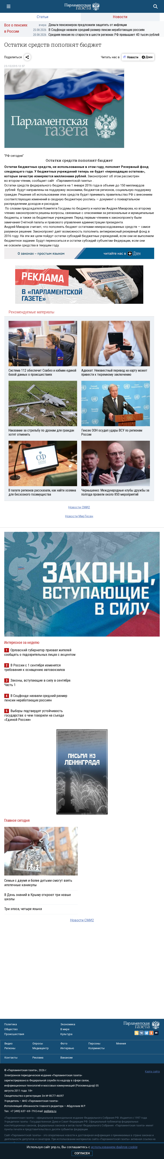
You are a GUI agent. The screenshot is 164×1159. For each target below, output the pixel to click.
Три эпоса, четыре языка (23, 909)
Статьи (42, 16)
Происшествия (14, 1034)
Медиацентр (40, 1048)
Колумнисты (96, 1048)
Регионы (9, 1048)
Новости (120, 16)
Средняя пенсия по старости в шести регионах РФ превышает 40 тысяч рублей (96, 35)
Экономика (67, 1024)
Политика (10, 1024)
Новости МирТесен (79, 516)
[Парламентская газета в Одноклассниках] (151, 1033)
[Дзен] (147, 57)
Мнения (121, 1043)
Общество (11, 1029)
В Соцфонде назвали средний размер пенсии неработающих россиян (89, 30)
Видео (8, 1043)
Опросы (37, 1043)
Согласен (82, 1153)
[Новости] (131, 57)
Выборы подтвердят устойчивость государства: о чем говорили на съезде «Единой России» (34, 715)
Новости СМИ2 (79, 507)
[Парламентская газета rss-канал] (137, 1033)
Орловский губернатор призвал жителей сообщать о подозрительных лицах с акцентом (39, 652)
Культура (66, 1034)
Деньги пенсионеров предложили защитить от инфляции (83, 25)
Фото (63, 1043)
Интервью (67, 1048)
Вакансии (66, 1057)
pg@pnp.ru (50, 1111)
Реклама (37, 1057)
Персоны (94, 1043)
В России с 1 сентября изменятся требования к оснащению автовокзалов (34, 667)
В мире (64, 1029)
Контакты (11, 1057)
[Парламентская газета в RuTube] (156, 1033)
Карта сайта (152, 1071)
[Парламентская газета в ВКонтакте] (141, 1033)
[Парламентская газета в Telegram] (146, 1033)
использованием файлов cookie (114, 1147)
